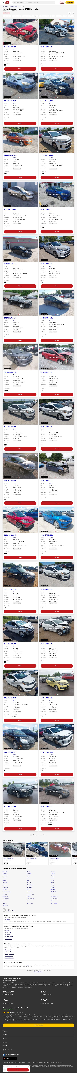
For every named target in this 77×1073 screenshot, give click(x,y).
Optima (26, 16)
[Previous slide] (5, 31)
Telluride (72, 16)
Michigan (53, 885)
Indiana (4, 880)
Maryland (5, 885)
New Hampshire (7, 891)
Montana (5, 889)
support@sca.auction (25, 1062)
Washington (30, 903)
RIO (59, 16)
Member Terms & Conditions (51, 1066)
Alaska (28, 871)
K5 (52, 16)
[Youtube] (11, 1050)
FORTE (7, 16)
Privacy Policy (34, 1066)
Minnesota (5, 887)
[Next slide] (35, 31)
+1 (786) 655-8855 (7, 1062)
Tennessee (5, 901)
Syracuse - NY (9, 956)
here (28, 965)
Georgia (53, 875)
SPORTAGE (44, 16)
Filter (7, 13)
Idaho (28, 878)
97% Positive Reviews (8, 1009)
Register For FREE (38, 1025)
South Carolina (30, 898)
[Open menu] (3, 2)
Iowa (28, 880)
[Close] (28, 1067)
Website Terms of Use (41, 1066)
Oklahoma (5, 896)
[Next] (46, 835)
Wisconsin (5, 905)
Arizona (52, 871)
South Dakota (54, 898)
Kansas (52, 880)
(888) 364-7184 (15, 1062)
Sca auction (5, 6)
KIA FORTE (8, 930)
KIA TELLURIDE (9, 937)
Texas (28, 901)
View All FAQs (11, 911)
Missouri (53, 887)
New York (5, 894)
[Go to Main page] (7, 2)
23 (43, 835)
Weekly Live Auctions (8, 1003)
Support (5, 1045)
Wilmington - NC (9, 958)
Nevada (53, 889)
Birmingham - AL (9, 954)
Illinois (52, 878)
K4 (65, 16)
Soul (35, 16)
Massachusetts (30, 885)
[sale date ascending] (69, 13)
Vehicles (5, 1034)
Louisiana (29, 882)
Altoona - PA (8, 951)
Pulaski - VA (8, 949)
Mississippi (29, 887)
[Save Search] (73, 13)
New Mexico (54, 891)
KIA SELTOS (8, 934)
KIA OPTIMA (8, 932)
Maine (52, 882)
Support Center (38, 971)
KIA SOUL (7, 919)
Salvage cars (13, 6)
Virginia (4, 903)
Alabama (5, 871)
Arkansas (5, 873)
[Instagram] (3, 1050)
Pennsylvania (54, 896)
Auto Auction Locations (46, 994)
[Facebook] (6, 1050)
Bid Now (20, 69)
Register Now (70, 2)
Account (5, 1042)
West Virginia (54, 903)
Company (5, 1031)
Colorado (53, 873)
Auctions (5, 1038)
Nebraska (29, 889)
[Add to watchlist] (36, 21)
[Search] (53, 2)
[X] (8, 1049)
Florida (28, 875)
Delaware (5, 875)
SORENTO (16, 16)
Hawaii (4, 878)
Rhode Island (6, 898)
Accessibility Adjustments (12, 1054)
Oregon (28, 896)
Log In (62, 2)
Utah (52, 901)
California (29, 873)
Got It (18, 1069)
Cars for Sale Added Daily (47, 1003)
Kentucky (5, 882)
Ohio (52, 894)
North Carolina (30, 894)
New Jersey (29, 891)
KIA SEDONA (8, 939)
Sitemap (58, 1066)
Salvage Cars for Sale (8, 994)
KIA (19, 6)
